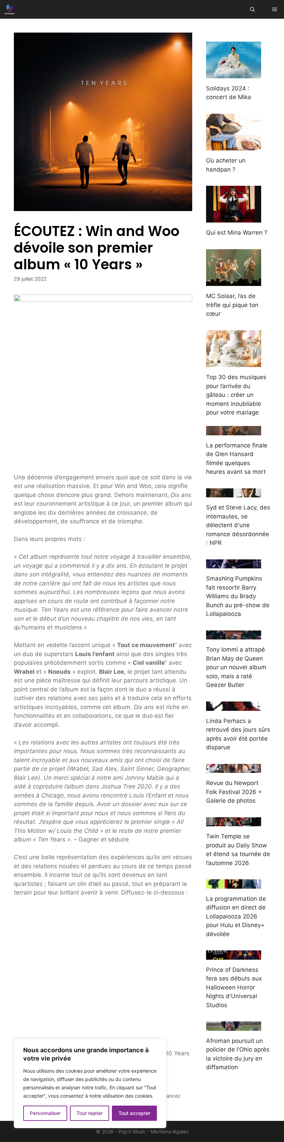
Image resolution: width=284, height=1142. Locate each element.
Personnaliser (45, 1113)
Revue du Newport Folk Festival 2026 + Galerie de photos (234, 791)
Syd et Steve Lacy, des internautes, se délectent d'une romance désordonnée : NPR (238, 525)
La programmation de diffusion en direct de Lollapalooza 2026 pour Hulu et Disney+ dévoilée (236, 916)
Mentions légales (169, 1131)
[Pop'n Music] (9, 9)
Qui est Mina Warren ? (236, 232)
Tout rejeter (90, 1113)
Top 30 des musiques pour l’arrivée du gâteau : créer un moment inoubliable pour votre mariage (236, 395)
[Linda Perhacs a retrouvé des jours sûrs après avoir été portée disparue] (233, 706)
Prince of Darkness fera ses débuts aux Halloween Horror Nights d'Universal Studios (234, 987)
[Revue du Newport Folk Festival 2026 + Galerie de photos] (233, 768)
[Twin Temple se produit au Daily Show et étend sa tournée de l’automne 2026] (233, 821)
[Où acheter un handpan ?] (233, 145)
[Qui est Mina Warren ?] (233, 218)
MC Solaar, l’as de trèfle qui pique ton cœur (232, 305)
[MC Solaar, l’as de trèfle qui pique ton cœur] (233, 281)
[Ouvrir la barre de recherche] (252, 9)
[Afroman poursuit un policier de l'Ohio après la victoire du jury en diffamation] (233, 1025)
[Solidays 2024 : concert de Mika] (233, 73)
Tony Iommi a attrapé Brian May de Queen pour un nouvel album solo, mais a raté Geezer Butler (236, 667)
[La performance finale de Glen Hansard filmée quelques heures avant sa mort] (233, 430)
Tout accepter (134, 1113)
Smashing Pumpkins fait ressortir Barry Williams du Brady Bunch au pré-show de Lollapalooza (237, 596)
